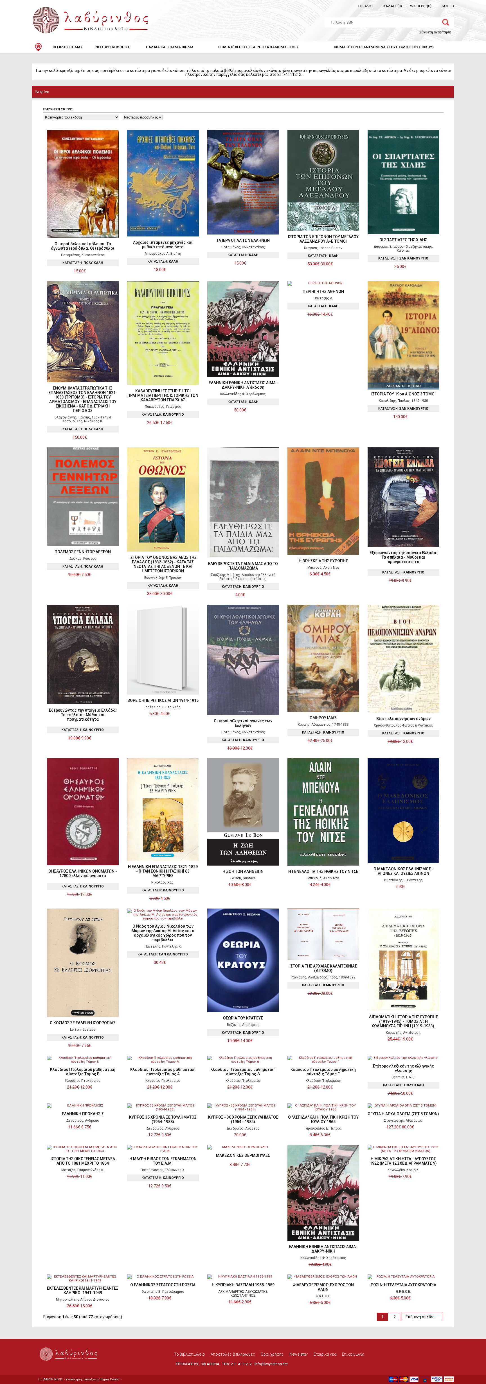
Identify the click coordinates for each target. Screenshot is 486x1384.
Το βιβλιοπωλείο (189, 1354)
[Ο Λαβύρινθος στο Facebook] (62, 1366)
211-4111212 (241, 1364)
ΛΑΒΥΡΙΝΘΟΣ (53, 1379)
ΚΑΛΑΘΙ (392, 6)
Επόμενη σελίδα (420, 1317)
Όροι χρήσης (272, 1354)
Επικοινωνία (353, 1354)
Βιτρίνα (42, 92)
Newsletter (298, 1354)
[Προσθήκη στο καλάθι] (89, 271)
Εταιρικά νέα (325, 1354)
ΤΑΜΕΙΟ (447, 6)
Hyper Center (110, 1379)
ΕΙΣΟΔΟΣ (366, 6)
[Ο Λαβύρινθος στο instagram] (74, 1366)
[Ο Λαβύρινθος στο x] (68, 1366)
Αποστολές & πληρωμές (233, 1354)
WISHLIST (420, 6)
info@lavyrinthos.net (271, 1364)
